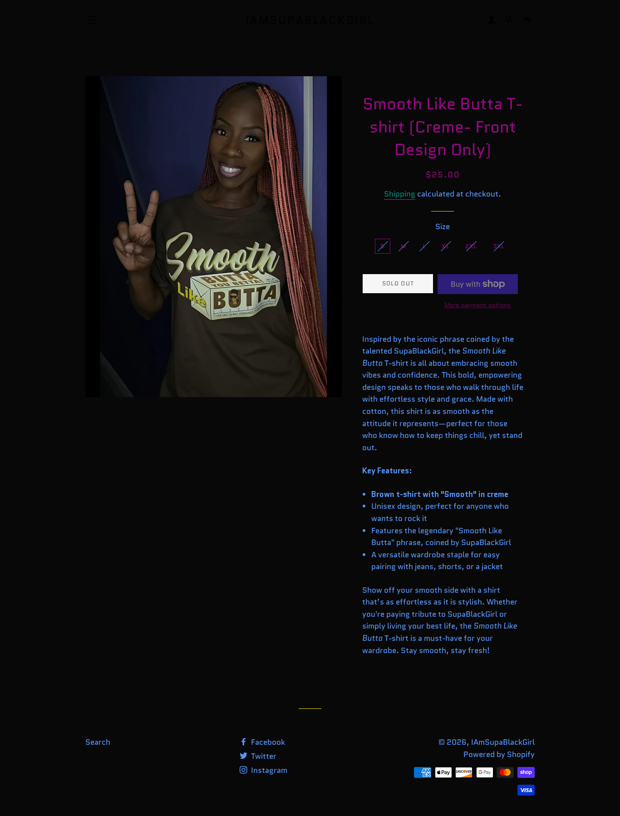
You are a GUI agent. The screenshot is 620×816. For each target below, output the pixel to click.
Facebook (267, 742)
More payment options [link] (477, 305)
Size (442, 226)
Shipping (399, 193)
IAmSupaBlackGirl (310, 20)
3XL (499, 246)
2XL (471, 246)
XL (445, 246)
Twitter (262, 756)
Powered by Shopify (499, 754)
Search (97, 742)
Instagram (268, 770)
